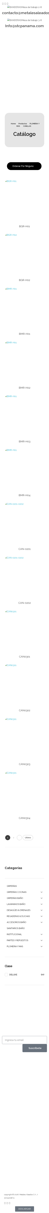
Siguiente (19, 837)
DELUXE (13, 974)
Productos (23, 124)
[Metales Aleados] (13, 1064)
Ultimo (28, 837)
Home (13, 124)
